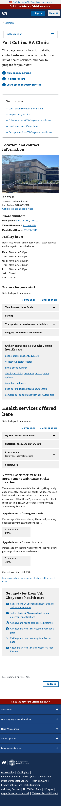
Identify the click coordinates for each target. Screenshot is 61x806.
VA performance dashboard (15, 793)
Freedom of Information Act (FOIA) (18, 776)
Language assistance (11, 748)
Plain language (39, 780)
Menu (52, 13)
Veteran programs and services (16, 719)
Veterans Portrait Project (45, 793)
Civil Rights (23, 772)
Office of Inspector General (14, 780)
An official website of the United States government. (31, 2)
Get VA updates (8, 738)
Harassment (46, 776)
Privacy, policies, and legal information (20, 785)
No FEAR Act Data (32, 789)
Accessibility (7, 772)
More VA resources (10, 728)
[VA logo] (4, 13)
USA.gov (48, 789)
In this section (14, 34)
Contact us (6, 709)
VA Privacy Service (10, 789)
